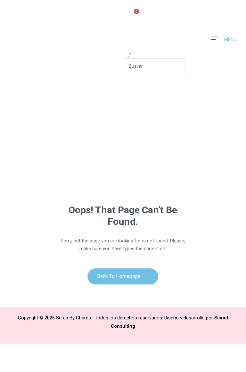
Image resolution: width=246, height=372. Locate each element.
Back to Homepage (119, 276)
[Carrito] (133, 15)
